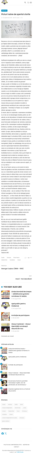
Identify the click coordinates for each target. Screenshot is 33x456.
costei (24, 407)
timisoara (22, 417)
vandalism (12, 260)
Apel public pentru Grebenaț (18, 305)
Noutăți (4, 10)
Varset (19, 260)
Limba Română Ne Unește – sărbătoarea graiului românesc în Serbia (21, 294)
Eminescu (24, 411)
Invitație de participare (20, 315)
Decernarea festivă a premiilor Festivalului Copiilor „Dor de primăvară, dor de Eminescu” (18, 383)
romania (10, 404)
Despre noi (26, 444)
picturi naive (16, 257)
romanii (4, 411)
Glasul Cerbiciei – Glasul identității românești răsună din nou (20, 326)
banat (21, 404)
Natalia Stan (11, 411)
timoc (18, 411)
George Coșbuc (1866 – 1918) (12, 269)
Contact (16, 447)
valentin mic (4, 260)
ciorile (2, 257)
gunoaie (9, 257)
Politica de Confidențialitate (13, 444)
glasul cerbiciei (5, 421)
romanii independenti (7, 407)
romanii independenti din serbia (9, 417)
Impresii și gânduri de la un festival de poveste (19, 390)
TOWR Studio (19, 452)
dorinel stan (17, 407)
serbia (16, 404)
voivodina (4, 414)
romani (11, 414)
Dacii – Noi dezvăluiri (24, 279)
